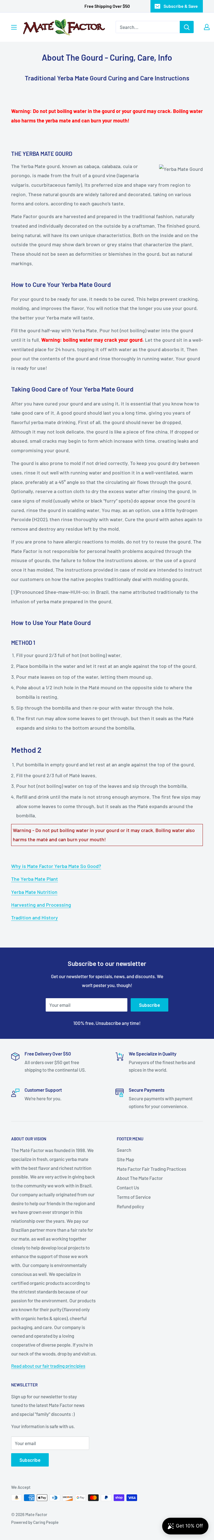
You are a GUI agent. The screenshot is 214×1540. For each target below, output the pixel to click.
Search (124, 1150)
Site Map (125, 1159)
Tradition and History (34, 917)
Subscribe (149, 1005)
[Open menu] (14, 27)
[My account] (207, 27)
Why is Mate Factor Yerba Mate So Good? (56, 866)
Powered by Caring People (35, 1522)
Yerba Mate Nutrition (34, 892)
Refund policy (130, 1206)
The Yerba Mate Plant (34, 879)
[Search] (187, 27)
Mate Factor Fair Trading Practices (151, 1169)
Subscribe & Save (181, 6)
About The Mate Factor (140, 1178)
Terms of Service (134, 1197)
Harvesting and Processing (41, 905)
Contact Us (128, 1187)
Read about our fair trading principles (48, 1366)
